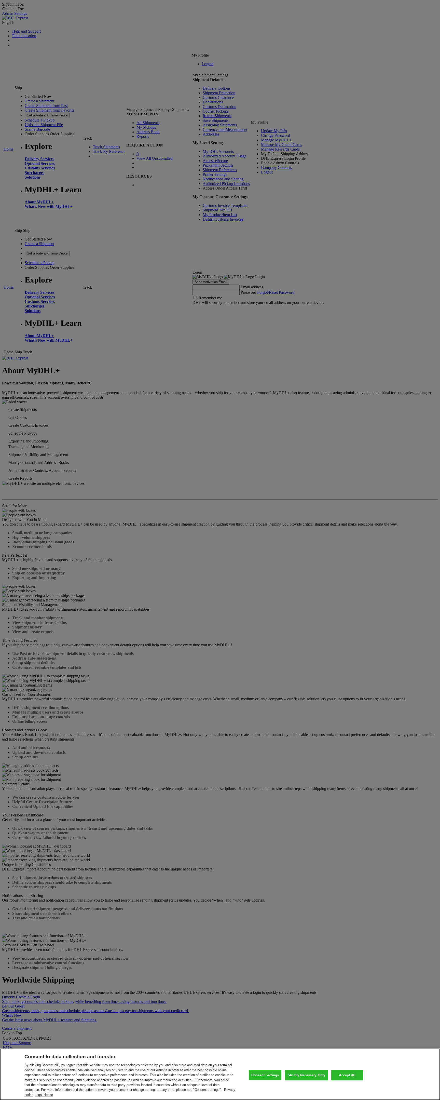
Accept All (347, 1075)
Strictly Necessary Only (306, 1075)
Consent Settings (265, 1075)
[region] (220, 1074)
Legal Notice (44, 1095)
